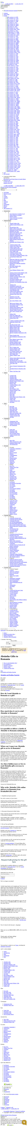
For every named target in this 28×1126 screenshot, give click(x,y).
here (13, 650)
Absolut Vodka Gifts (14, 223)
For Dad (12, 487)
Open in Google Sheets (20, 179)
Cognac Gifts (13, 386)
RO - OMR (17, 120)
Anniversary (12, 450)
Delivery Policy (13, 216)
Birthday (12, 454)
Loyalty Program (14, 593)
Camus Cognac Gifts (14, 247)
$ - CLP (16, 55)
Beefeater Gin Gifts (14, 231)
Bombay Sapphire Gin (15, 236)
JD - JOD (16, 82)
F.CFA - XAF (17, 163)
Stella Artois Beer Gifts (15, 352)
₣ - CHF (16, 53)
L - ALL (16, 30)
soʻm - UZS (17, 158)
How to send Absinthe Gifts (10, 663)
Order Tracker (13, 607)
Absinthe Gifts (13, 377)
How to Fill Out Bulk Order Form (18, 524)
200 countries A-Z (8, 208)
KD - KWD (17, 89)
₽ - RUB (16, 20)
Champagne (6, 418)
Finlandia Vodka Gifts (15, 275)
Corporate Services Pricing (16, 519)
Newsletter (12, 586)
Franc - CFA (17, 52)
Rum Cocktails (13, 619)
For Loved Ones (13, 494)
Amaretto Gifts (13, 378)
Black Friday (13, 512)
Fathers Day (12, 471)
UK (4, 199)
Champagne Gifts (14, 421)
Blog (11, 587)
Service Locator (7, 193)
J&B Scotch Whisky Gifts (16, 303)
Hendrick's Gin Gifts (14, 296)
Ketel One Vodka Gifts (15, 315)
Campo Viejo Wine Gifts (15, 246)
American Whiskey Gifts (15, 379)
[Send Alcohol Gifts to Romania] (9, 187)
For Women (12, 498)
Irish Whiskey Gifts (14, 389)
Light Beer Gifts (13, 432)
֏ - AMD (16, 32)
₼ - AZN (16, 37)
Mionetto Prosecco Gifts (15, 331)
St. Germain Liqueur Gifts (16, 351)
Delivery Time (7, 667)
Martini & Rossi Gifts (15, 330)
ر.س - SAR (17, 133)
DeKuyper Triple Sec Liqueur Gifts (18, 259)
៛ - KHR (16, 86)
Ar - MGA (16, 100)
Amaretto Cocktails (14, 611)
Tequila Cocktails (14, 622)
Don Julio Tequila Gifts (15, 266)
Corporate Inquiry (14, 530)
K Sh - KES (17, 83)
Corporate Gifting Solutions (16, 536)
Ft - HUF (16, 74)
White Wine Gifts (14, 411)
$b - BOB (16, 45)
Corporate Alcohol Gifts (15, 518)
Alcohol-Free (7, 437)
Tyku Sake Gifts (13, 363)
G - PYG (16, 128)
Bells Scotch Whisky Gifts (16, 232)
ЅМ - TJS (15, 145)
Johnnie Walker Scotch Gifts (16, 310)
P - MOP (16, 105)
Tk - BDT (16, 40)
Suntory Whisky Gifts (15, 355)
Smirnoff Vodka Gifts (15, 350)
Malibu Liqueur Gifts (15, 327)
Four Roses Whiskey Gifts (16, 279)
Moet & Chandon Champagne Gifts (18, 332)
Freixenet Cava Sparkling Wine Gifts (18, 282)
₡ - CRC (16, 59)
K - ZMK (14, 170)
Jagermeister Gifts (14, 306)
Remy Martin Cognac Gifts (16, 339)
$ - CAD (16, 18)
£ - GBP (16, 21)
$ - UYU (16, 156)
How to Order (13, 595)
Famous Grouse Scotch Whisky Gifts (18, 272)
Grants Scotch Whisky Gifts (16, 291)
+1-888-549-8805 (9, 3)
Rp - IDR (15, 75)
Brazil (5, 207)
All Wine (12, 417)
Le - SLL (16, 141)
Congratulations (13, 455)
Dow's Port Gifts (13, 267)
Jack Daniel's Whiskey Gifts (16, 304)
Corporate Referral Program (16, 534)
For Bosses (12, 482)
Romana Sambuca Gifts (15, 342)
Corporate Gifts (7, 515)
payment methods (10, 843)
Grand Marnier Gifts (14, 290)
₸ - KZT (16, 92)
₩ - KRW (16, 88)
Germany (6, 197)
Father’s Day (13, 508)
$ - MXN (16, 109)
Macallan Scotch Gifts (15, 324)
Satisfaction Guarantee (15, 578)
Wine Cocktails (13, 626)
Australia (6, 201)
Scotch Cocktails (13, 621)
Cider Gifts (12, 429)
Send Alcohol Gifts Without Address (18, 599)
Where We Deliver (14, 603)
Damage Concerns (8, 665)
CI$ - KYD (17, 90)
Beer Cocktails (13, 613)
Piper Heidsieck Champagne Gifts (18, 336)
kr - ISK (15, 79)
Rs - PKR (16, 125)
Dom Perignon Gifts (14, 262)
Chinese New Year (14, 467)
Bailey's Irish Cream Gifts (16, 228)
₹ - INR (15, 77)
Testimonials (12, 585)
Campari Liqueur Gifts (15, 244)
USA (5, 195)
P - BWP (16, 48)
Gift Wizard (12, 598)
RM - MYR (17, 111)
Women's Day (13, 479)
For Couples (12, 486)
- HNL (15, 72)
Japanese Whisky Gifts (15, 390)
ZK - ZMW (17, 171)
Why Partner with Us (15, 556)
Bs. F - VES (17, 159)
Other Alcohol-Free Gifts (15, 441)
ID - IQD (16, 78)
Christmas (12, 468)
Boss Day (12, 466)
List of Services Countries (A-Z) (17, 213)
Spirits (5, 372)
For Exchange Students (15, 488)
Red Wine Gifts (13, 407)
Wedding (12, 463)
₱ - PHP (16, 124)
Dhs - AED (16, 29)
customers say (13, 830)
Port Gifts (12, 406)
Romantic (12, 460)
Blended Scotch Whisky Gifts (17, 381)
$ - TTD (16, 150)
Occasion (6, 445)
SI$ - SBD (16, 135)
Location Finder (13, 605)
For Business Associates (15, 483)
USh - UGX (17, 155)
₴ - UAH (16, 154)
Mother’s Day (13, 507)
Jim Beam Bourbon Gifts (15, 308)
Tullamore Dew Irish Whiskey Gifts (18, 362)
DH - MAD (17, 97)
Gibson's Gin (13, 284)
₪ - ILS (15, 22)
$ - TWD (16, 151)
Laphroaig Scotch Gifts (15, 322)
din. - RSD (16, 132)
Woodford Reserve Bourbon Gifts (18, 368)
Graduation (12, 504)
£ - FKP (16, 65)
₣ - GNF (16, 70)
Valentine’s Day (13, 502)
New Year (12, 475)
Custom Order (13, 594)
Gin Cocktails (13, 618)
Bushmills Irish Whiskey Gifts (17, 242)
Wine (5, 403)
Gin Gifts (12, 387)
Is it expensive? (7, 664)
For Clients (12, 484)
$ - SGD (16, 139)
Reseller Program (14, 547)
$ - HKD (16, 25)
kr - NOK (16, 117)
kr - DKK (16, 60)
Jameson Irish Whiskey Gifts (16, 307)
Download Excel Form (9, 179)
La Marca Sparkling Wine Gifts (17, 320)
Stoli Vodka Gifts (14, 354)
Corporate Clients (14, 551)
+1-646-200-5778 (19, 3)
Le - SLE (16, 140)
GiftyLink (12, 597)
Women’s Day (13, 503)
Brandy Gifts (13, 383)
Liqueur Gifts (13, 391)
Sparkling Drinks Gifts (15, 443)
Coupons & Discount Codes (16, 590)
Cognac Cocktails (14, 617)
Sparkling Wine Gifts (14, 414)
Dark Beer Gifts (13, 431)
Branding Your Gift (14, 535)
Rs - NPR (16, 119)
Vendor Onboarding (14, 550)
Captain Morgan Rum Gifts (16, 248)
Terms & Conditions (14, 571)
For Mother (12, 496)
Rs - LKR (16, 95)
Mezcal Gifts (13, 393)
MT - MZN (17, 112)
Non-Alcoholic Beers (15, 433)
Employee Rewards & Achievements (18, 562)
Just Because (13, 459)
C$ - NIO (15, 116)
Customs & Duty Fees (9, 668)
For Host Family (13, 492)
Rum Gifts (12, 394)
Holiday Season (13, 514)
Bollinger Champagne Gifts (16, 235)
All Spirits (12, 402)
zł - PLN (16, 126)
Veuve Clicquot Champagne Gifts (17, 366)
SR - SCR (16, 136)
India (5, 200)
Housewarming (13, 458)
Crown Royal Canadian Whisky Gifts (18, 255)
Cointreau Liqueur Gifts (15, 252)
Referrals (12, 574)
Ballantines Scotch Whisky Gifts (17, 230)
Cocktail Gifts (13, 375)
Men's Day (12, 472)
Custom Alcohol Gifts (15, 401)
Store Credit (12, 552)
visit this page (22, 920)
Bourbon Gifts (13, 382)
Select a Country (13, 219)
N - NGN (16, 115)
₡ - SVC (16, 143)
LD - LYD (16, 96)
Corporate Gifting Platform (16, 554)
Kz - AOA (16, 34)
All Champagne (13, 425)
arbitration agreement (6, 946)
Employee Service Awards (16, 559)
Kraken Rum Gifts (14, 318)
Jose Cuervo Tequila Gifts (16, 311)
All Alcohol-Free (14, 444)
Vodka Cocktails (13, 623)
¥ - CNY (16, 56)
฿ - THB (16, 144)
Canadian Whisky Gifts (15, 385)
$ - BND (16, 44)
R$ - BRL (16, 47)
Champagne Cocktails (15, 615)
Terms (16, 945)
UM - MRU (17, 107)
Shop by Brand (7, 220)
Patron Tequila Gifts (14, 335)
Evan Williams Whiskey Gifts (17, 270)
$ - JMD (15, 81)
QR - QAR (16, 129)
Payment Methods (14, 591)
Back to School (13, 452)
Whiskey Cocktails (14, 625)
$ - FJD (15, 64)
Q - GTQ (16, 71)
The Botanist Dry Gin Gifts (16, 360)
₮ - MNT (16, 104)
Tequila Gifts (13, 398)
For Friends (12, 491)
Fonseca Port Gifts (14, 278)
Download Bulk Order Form (16, 523)
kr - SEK (16, 137)
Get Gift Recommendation (16, 522)
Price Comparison (14, 581)
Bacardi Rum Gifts (14, 227)
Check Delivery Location (16, 215)
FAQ (11, 583)
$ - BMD (16, 43)
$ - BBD (16, 39)
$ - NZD (16, 28)
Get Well (12, 456)
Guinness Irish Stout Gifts (16, 294)
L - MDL (16, 99)
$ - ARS (16, 36)
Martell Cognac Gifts (14, 328)
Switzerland (6, 204)
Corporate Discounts (14, 520)
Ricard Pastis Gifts (14, 340)
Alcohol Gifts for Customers (16, 563)
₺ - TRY (16, 148)
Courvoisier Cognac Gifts (16, 254)
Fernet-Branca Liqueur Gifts (16, 274)
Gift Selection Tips (14, 528)
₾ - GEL (16, 67)
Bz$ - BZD (16, 51)
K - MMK (16, 103)
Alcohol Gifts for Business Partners (18, 564)
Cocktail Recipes (14, 610)
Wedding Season (13, 510)
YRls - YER (17, 167)
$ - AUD (16, 24)
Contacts (12, 570)
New (2, 670)
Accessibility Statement (9, 1111)
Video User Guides (14, 575)
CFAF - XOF (17, 166)
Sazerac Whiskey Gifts (15, 348)
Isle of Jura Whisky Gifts (15, 300)
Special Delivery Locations (16, 602)
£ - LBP (16, 93)
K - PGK (16, 122)
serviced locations (5, 828)
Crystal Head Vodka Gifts (16, 256)
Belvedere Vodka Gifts (15, 234)
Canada (5, 196)
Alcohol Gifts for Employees (16, 560)
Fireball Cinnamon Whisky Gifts (17, 276)
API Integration (13, 548)
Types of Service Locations (16, 217)
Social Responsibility (14, 579)
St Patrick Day (13, 476)
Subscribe (3, 630)
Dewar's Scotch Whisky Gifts (17, 260)
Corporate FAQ (13, 531)
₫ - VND (16, 160)
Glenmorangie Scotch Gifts (16, 288)
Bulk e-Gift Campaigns (15, 540)
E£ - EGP (16, 63)
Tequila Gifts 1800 (14, 359)
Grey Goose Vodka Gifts (15, 292)
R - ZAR (16, 168)
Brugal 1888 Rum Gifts (15, 238)
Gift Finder (6, 192)
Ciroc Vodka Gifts (14, 251)
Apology (12, 451)
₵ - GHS (16, 68)
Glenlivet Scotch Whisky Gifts (17, 287)
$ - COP (16, 57)
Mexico (5, 205)
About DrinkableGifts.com (16, 582)
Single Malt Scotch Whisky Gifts (17, 397)
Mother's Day (13, 474)
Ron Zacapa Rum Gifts (15, 343)
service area (9, 855)
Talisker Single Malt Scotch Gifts (17, 358)
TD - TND (16, 147)
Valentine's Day (13, 478)
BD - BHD (16, 41)
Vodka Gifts (12, 399)
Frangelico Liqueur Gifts (15, 280)
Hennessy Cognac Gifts (15, 298)
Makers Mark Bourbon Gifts (16, 326)
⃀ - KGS (16, 85)
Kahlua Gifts (13, 314)
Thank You (12, 462)
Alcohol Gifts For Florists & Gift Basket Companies (17, 545)
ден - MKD (17, 101)
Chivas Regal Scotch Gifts (16, 250)
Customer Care (7, 567)
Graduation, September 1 (15, 448)
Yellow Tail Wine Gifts (15, 371)
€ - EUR (16, 17)
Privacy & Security (14, 573)
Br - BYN (16, 49)
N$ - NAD (16, 113)
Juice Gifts (12, 440)
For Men (12, 495)
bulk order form (11, 685)
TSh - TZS (16, 152)
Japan (5, 203)
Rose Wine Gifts (13, 409)
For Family (12, 490)
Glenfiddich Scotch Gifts (15, 286)
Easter (11, 470)
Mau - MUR (17, 108)
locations (7, 690)
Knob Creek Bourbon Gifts (16, 316)
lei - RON (16, 130)
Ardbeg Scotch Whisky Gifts (16, 224)
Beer (5, 426)
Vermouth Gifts (13, 410)
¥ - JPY (15, 26)
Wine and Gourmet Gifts (15, 413)
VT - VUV (17, 162)
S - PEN (16, 121)
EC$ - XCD (17, 164)
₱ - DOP (16, 61)
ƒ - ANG (17, 33)
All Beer (12, 436)
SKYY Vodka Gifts (14, 347)
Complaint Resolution (15, 566)
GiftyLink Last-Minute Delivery (17, 555)
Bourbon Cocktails (14, 614)
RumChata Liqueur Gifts (15, 344)
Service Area (7, 211)
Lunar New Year (13, 500)
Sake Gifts (12, 395)
